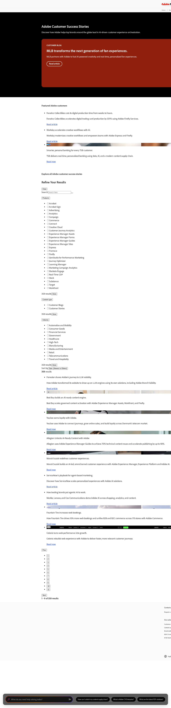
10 (48, 586)
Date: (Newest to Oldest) (58, 368)
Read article (54, 63)
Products (46, 198)
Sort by (45, 368)
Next (44, 595)
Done (54, 294)
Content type (47, 300)
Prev (44, 550)
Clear (44, 189)
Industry (45, 320)
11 (48, 590)
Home (163, 10)
